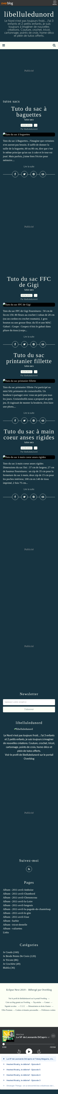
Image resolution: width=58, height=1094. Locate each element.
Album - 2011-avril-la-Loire (18, 901)
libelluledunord (29, 14)
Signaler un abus (11, 1006)
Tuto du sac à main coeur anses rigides (29, 434)
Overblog (47, 989)
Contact (47, 1002)
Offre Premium (7, 1010)
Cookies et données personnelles (26, 1010)
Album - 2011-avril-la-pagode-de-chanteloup (27, 909)
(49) (11, 963)
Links (6, 932)
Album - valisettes (12, 928)
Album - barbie (11, 920)
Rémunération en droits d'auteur (39, 1006)
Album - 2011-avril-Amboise (18, 889)
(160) (11, 952)
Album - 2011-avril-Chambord (19, 893)
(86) (10, 960)
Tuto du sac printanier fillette (29, 358)
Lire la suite (29, 167)
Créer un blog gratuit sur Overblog (18, 1002)
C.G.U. (22, 1006)
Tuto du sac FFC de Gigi (29, 281)
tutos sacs (29, 120)
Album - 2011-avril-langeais (18, 905)
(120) (19, 956)
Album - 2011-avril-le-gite (17, 913)
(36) (9, 967)
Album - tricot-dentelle (15, 924)
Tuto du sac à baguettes (29, 111)
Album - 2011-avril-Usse (16, 917)
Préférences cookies (48, 1010)
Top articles (37, 1002)
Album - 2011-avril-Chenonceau (20, 897)
